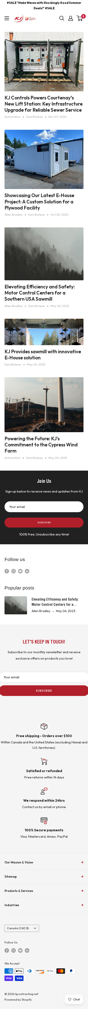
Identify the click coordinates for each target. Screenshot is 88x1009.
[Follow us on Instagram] (13, 571)
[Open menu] (7, 18)
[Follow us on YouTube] (20, 571)
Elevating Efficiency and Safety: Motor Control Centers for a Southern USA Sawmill (40, 293)
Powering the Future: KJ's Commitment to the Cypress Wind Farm (41, 445)
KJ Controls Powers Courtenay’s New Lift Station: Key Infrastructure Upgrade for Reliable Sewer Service (44, 104)
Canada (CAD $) (18, 928)
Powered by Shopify (18, 999)
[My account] (70, 18)
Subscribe (44, 522)
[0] (80, 18)
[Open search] (61, 18)
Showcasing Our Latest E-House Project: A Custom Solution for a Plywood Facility (39, 201)
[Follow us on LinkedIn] (27, 571)
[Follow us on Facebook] (7, 571)
